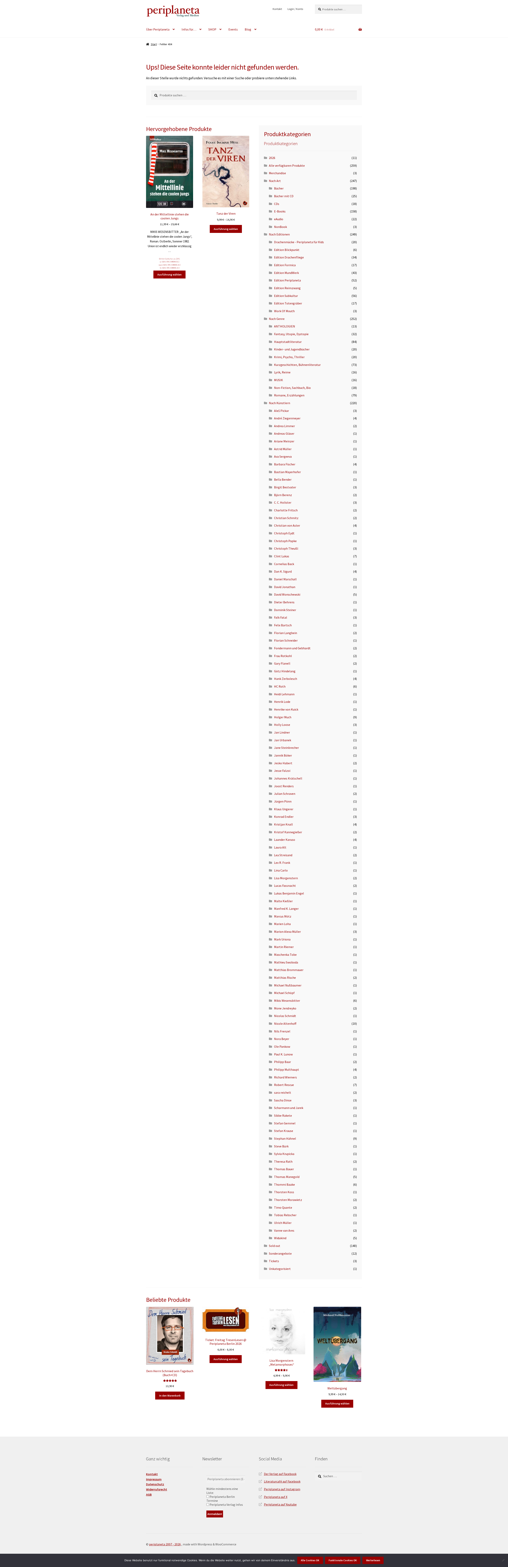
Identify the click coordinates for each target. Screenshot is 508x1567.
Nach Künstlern (279, 403)
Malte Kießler (283, 901)
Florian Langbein (285, 633)
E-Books (280, 211)
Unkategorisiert (280, 1269)
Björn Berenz (283, 495)
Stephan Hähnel (285, 1138)
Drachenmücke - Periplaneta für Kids (299, 242)
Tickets (274, 1261)
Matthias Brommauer (288, 970)
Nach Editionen (279, 234)
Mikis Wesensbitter (287, 1001)
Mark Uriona (282, 939)
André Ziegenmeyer (287, 418)
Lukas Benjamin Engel (289, 893)
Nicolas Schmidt (285, 1016)
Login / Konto (295, 9)
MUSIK (278, 380)
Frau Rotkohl (283, 656)
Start (154, 44)
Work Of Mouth (284, 311)
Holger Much (282, 717)
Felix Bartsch (283, 625)
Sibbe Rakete (283, 1115)
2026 (272, 158)
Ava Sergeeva (283, 456)
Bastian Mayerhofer (287, 472)
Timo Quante (283, 1207)
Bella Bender (283, 479)
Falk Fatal (280, 617)
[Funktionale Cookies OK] (503, 1560)
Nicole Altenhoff (285, 1024)
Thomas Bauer (284, 1169)
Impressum (154, 1479)
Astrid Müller (283, 449)
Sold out (274, 1246)
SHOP (212, 29)
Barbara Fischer (284, 464)
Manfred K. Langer (286, 909)
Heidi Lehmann (284, 694)
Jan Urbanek (282, 740)
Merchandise (277, 173)
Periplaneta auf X (275, 1497)
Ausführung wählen (169, 274)
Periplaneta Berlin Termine (220, 1499)
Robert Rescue (284, 1085)
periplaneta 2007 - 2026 (165, 1544)
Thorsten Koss (284, 1192)
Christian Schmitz (286, 518)
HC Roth (280, 686)
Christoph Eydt (284, 533)
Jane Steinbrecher (286, 748)
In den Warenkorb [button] (170, 1395)
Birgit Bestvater (285, 487)
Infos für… (189, 29)
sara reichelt (282, 1092)
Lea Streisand (283, 855)
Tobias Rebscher (285, 1215)
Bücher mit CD (283, 196)
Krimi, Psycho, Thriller (289, 357)
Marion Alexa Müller (287, 932)
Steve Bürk (281, 1146)
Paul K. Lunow (283, 1054)
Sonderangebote (280, 1253)
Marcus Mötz (282, 916)
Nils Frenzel (282, 1031)
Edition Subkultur (166, 259)
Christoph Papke (285, 541)
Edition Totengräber (288, 303)
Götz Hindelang (284, 671)
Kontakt (277, 9)
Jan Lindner (282, 732)
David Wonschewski (287, 594)
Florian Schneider (286, 640)
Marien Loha (282, 924)
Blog (248, 29)
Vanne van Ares (284, 1230)
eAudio (278, 219)
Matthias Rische (285, 978)
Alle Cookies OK (310, 1560)
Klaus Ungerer (283, 809)
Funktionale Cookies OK (343, 1560)
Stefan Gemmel (284, 1123)
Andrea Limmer (284, 426)
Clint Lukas (281, 556)
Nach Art (275, 181)
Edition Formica (285, 265)
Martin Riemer (284, 947)
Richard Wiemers (285, 1077)
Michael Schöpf (284, 993)
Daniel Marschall (285, 579)
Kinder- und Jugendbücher (292, 349)
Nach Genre (277, 319)
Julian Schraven (284, 794)
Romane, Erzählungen (289, 395)
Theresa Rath (283, 1161)
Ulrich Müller (283, 1223)
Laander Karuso (284, 840)
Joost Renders (284, 786)
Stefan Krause (283, 1131)
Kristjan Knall (283, 824)
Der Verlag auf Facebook (280, 1474)
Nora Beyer (281, 1039)
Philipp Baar (282, 1062)
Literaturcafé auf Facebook (282, 1481)
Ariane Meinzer (284, 441)
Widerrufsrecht (156, 1489)
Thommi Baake (284, 1184)
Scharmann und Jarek (288, 1108)
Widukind (280, 1238)
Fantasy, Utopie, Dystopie (291, 334)
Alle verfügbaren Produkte (287, 165)
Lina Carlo (281, 870)
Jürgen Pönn (283, 801)
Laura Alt (280, 847)
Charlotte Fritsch (286, 510)
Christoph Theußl (286, 548)
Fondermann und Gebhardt (292, 648)
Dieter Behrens (284, 602)
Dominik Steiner (285, 610)
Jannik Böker (283, 755)
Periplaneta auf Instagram (282, 1489)
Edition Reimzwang (287, 288)
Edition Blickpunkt (286, 250)
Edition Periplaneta (287, 280)
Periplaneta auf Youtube (280, 1504)
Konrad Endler (283, 817)
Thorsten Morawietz (288, 1200)
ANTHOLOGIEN (284, 326)
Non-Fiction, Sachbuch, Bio (292, 388)
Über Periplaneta (157, 29)
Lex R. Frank (282, 863)
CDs (276, 204)
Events (233, 29)
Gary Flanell (282, 663)
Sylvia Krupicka (284, 1154)
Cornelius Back (284, 564)
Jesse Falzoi (282, 771)
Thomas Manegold (286, 1177)
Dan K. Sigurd (283, 571)
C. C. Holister (282, 502)
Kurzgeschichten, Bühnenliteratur (297, 365)
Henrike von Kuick (286, 709)
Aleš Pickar (281, 411)
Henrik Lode (282, 702)
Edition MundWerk (286, 273)
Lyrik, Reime (282, 372)
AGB (149, 1494)
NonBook (280, 227)
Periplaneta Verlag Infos (226, 1505)
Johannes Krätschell (288, 778)
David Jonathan (284, 587)
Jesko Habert (283, 763)
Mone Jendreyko (285, 1008)
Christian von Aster (287, 525)
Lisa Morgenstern (286, 878)
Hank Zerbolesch (285, 679)
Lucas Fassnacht (285, 886)
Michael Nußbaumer (287, 985)
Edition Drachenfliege (289, 257)
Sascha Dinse (283, 1100)
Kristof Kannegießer (288, 832)
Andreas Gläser (284, 433)
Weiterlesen (373, 1560)
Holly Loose (282, 725)
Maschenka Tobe (285, 955)
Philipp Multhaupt (286, 1069)
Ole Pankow (282, 1046)
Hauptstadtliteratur (288, 342)
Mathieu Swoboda (286, 962)
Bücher (279, 188)
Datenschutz (155, 1484)
